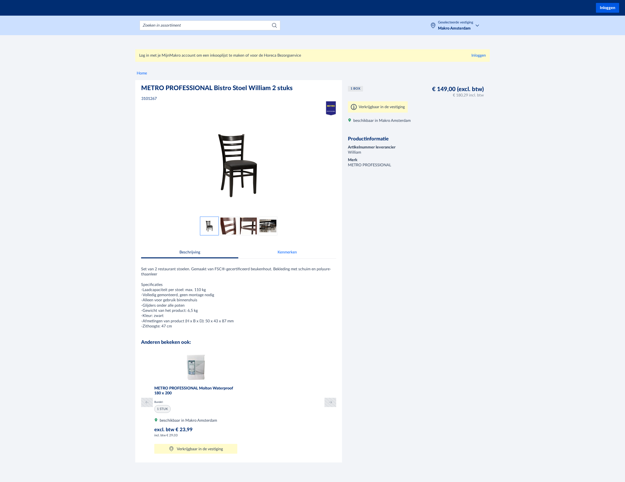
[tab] (189, 253)
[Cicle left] (147, 402)
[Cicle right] (330, 402)
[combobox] (210, 25)
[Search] (274, 25)
